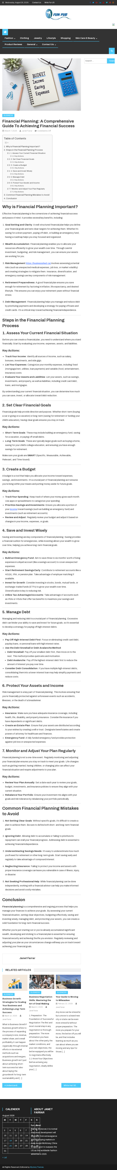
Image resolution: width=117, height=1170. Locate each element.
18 (10, 1141)
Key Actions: (19, 156)
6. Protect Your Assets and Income (25, 183)
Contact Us (36, 3)
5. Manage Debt (17, 177)
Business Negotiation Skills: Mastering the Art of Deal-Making (40, 1000)
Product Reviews (13, 44)
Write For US (50, 3)
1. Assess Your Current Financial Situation (28, 153)
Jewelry (38, 38)
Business (8, 115)
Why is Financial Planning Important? (23, 146)
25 (10, 1146)
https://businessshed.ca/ (38, 263)
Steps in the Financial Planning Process (24, 150)
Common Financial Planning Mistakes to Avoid (27, 195)
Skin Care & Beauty (85, 38)
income (13, 509)
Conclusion (11, 198)
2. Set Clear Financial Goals (22, 159)
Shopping (66, 38)
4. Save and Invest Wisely (21, 171)
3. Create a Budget (19, 165)
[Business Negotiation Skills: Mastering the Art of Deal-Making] (41, 982)
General (31, 44)
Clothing (24, 38)
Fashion (9, 38)
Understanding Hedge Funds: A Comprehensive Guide (14, 1085)
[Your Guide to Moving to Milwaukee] (68, 982)
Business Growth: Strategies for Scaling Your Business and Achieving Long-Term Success (14, 1006)
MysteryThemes (37, 1167)
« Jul (4, 1157)
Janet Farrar (27, 131)
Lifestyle (51, 38)
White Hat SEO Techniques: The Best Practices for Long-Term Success (72, 1085)
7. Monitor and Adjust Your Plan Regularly (27, 189)
